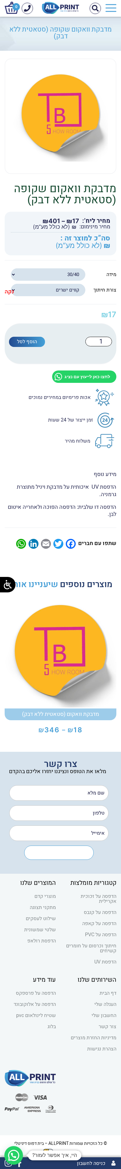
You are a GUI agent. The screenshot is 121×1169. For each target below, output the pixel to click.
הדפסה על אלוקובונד (35, 1004)
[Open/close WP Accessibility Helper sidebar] (8, 584)
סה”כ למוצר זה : (85, 238)
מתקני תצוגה (43, 907)
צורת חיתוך (104, 290)
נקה (9, 292)
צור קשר (107, 1026)
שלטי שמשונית (40, 929)
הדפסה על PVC (100, 934)
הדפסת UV (105, 962)
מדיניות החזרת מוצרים (93, 1037)
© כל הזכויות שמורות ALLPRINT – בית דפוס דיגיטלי (60, 1143)
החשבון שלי (104, 1015)
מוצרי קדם (45, 896)
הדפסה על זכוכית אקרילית (98, 899)
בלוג (51, 1026)
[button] (13, 1155)
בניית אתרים (67, 1151)
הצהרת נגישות (101, 1049)
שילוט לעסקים (41, 918)
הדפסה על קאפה (99, 923)
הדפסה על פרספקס (36, 993)
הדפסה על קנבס (100, 912)
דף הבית (108, 993)
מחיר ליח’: (96, 221)
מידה (111, 274)
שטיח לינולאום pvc (36, 1015)
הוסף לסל (27, 341)
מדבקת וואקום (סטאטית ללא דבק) (60, 714)
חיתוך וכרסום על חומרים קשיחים (91, 948)
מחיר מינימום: (94, 227)
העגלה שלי (105, 1004)
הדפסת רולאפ (41, 941)
